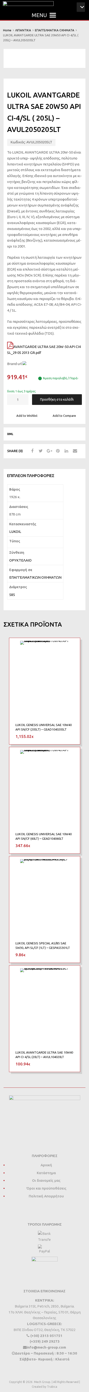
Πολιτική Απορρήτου (46, 1196)
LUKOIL (15, 532)
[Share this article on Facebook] (31, 451)
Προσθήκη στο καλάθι (57, 399)
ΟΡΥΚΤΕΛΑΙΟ (20, 560)
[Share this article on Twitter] (40, 451)
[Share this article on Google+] (49, 451)
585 (12, 595)
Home (7, 30)
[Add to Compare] (72, 654)
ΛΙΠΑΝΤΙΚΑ (23, 30)
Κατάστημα (46, 1173)
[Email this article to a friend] (74, 451)
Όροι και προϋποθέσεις (46, 1188)
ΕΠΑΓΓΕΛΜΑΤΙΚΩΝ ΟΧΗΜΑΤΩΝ (35, 577)
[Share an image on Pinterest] (57, 451)
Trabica (52, 1386)
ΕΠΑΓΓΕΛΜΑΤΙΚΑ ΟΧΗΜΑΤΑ (54, 30)
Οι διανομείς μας (46, 1180)
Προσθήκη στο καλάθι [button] (71, 736)
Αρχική (46, 1165)
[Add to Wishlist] (72, 646)
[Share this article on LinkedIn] (66, 451)
